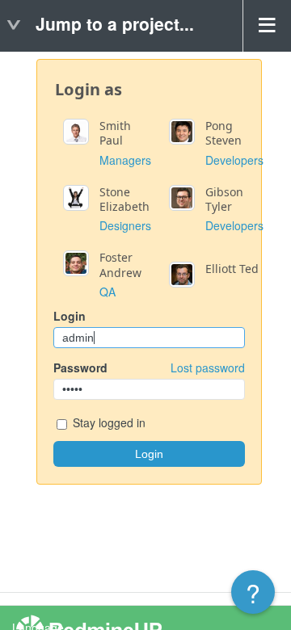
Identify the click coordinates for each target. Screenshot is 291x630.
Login (69, 316)
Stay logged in (108, 422)
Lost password (208, 367)
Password (149, 367)
